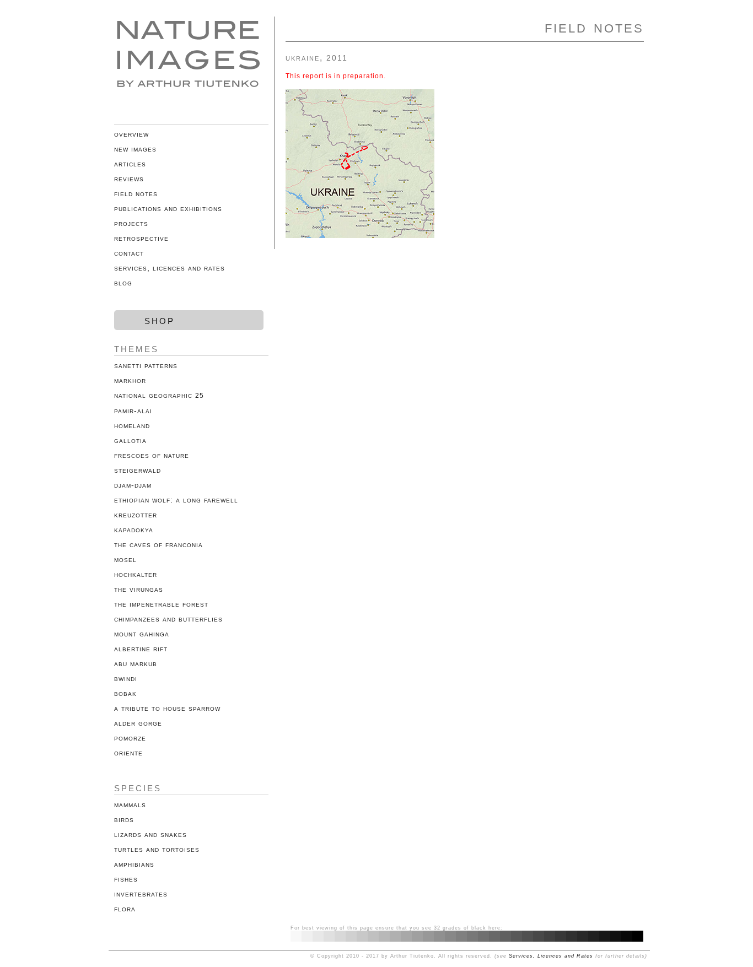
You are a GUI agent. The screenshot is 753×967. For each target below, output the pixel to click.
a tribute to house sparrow (167, 708)
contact (129, 252)
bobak (125, 693)
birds (124, 819)
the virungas (138, 589)
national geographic (159, 395)
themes (136, 348)
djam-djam (133, 484)
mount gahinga (141, 633)
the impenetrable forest (161, 603)
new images (135, 148)
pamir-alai (133, 410)
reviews (129, 178)
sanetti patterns (146, 365)
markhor (130, 380)
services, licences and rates (169, 267)
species (138, 787)
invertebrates (141, 893)
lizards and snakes (150, 834)
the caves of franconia (158, 544)
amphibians (134, 864)
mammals (130, 804)
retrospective (141, 238)
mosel (125, 559)
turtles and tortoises (157, 849)
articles (130, 163)
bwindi (125, 678)
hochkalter (135, 574)
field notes (136, 193)
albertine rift (141, 648)
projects (131, 223)
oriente (128, 752)
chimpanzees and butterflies (168, 618)
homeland (132, 425)
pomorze (130, 737)
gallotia (130, 440)
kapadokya (133, 529)
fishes (126, 878)
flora (125, 908)
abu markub (135, 663)
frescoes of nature (151, 455)
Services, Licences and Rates (551, 956)
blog (123, 282)
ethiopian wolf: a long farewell (176, 499)
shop (159, 320)
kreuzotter (135, 514)
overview (131, 133)
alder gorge (138, 723)
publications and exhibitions (168, 208)
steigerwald (137, 470)
